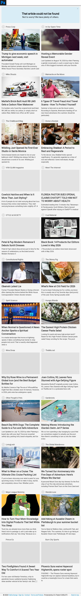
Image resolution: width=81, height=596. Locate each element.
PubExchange (13, 595)
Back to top (75, 595)
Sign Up (21, 595)
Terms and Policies (37, 595)
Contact (27, 595)
